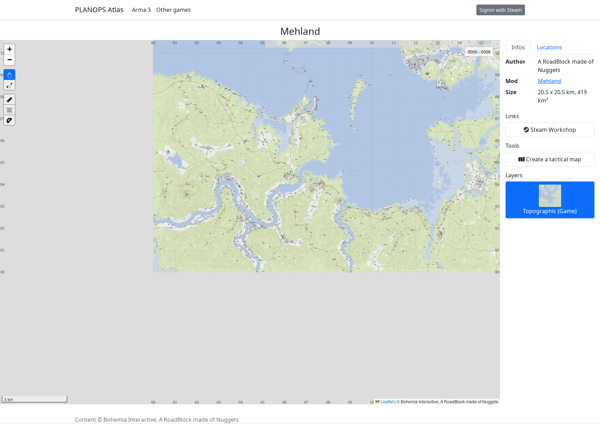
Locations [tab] (549, 47)
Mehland (549, 81)
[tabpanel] (550, 138)
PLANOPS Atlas (99, 9)
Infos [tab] (518, 47)
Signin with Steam (501, 10)
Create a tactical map (553, 159)
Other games (173, 10)
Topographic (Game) (550, 211)
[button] (9, 49)
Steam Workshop (552, 129)
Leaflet (386, 401)
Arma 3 (141, 10)
